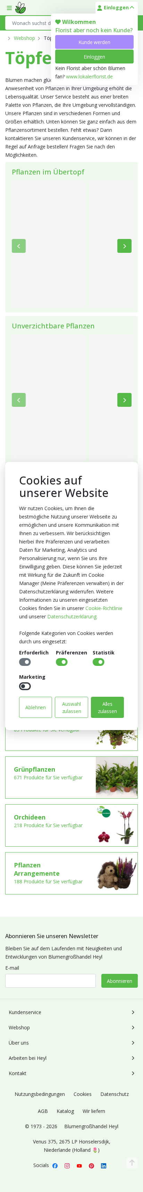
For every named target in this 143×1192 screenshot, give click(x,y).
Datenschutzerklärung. (72, 616)
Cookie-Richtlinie (104, 608)
